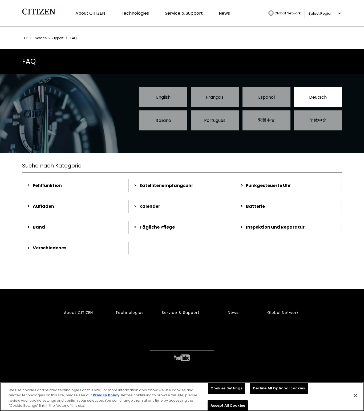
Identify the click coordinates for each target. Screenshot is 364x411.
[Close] (355, 395)
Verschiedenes (49, 248)
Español (266, 97)
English (163, 97)
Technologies (135, 13)
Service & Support (184, 13)
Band (39, 227)
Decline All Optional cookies (279, 388)
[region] (182, 396)
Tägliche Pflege (157, 227)
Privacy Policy (106, 395)
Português (214, 120)
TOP (25, 38)
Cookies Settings (226, 388)
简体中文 (317, 120)
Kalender (149, 206)
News (224, 13)
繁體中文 (266, 120)
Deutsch (318, 97)
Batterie (255, 206)
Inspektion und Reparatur (275, 227)
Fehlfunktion (47, 185)
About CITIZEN (90, 13)
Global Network (287, 13)
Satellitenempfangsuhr (166, 185)
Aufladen (43, 206)
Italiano (163, 120)
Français (215, 97)
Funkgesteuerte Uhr (268, 185)
